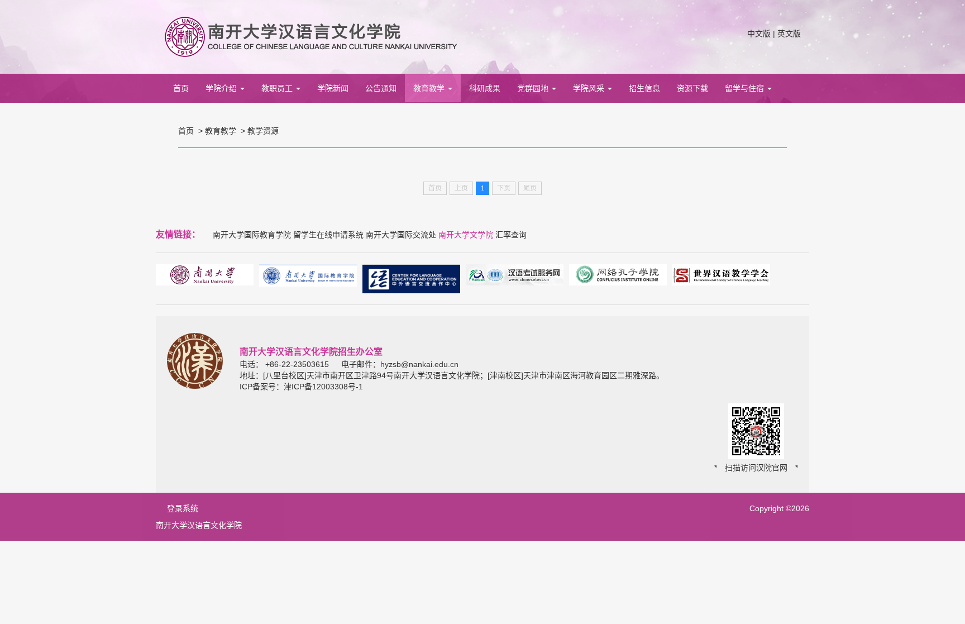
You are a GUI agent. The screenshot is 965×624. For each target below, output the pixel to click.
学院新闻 (332, 88)
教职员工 (278, 88)
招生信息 (644, 88)
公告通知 (380, 88)
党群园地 (534, 88)
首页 (181, 88)
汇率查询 (511, 234)
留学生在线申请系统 (328, 234)
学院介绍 (222, 88)
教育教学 (430, 88)
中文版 (759, 33)
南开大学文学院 (465, 234)
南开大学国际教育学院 (252, 234)
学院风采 (589, 88)
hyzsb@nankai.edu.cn (419, 364)
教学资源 (263, 130)
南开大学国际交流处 (401, 234)
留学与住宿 (745, 88)
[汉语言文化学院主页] (310, 36)
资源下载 (692, 88)
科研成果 (484, 88)
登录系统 (182, 508)
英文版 (789, 33)
